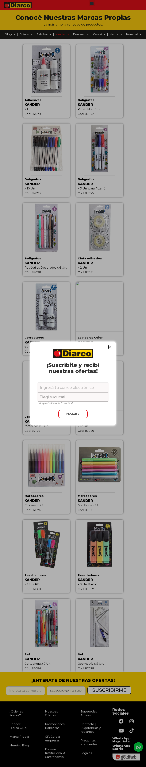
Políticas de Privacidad (60, 403)
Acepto (56, 403)
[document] (73, 383)
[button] (110, 347)
